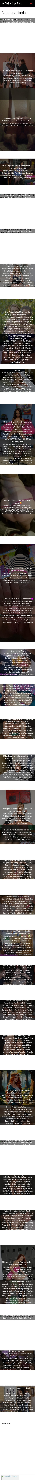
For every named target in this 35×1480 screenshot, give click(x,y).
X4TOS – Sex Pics (11, 3)
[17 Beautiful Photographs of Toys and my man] (17, 511)
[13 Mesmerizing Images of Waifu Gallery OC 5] (17, 1096)
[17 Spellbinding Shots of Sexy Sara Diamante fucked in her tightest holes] (17, 905)
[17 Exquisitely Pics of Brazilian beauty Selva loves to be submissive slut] (17, 1045)
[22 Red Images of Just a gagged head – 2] (17, 768)
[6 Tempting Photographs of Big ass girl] (17, 124)
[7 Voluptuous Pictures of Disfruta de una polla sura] (17, 20)
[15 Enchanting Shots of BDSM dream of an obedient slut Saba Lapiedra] (17, 975)
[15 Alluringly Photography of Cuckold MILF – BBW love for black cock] (17, 172)
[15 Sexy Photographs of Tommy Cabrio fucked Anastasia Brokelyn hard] (17, 1115)
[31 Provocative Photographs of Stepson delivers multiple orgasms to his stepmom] (17, 275)
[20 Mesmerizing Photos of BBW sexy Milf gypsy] (17, 1142)
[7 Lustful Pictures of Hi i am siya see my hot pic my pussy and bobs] (17, 1317)
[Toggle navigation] (31, 3)
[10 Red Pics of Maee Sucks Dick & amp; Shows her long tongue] (17, 349)
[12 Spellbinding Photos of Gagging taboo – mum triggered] (17, 452)
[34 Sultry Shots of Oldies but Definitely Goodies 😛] (17, 505)
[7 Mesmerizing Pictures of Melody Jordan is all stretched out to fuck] (17, 1271)
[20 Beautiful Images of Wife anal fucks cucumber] (17, 380)
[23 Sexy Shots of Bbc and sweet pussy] (17, 834)
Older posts (5, 1423)
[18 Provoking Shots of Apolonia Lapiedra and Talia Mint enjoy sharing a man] (17, 1010)
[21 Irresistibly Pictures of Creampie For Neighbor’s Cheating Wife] (17, 1360)
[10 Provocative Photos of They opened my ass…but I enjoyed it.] (17, 575)
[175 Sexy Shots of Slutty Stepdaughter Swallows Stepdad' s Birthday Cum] (17, 943)
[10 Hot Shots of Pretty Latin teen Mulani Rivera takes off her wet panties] (17, 430)
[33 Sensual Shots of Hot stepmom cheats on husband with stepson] (17, 1292)
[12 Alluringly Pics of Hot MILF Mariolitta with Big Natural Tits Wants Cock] (17, 231)
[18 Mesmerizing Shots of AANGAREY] (17, 695)
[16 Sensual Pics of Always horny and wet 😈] (17, 610)
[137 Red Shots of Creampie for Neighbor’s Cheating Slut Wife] (17, 662)
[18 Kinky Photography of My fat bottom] (17, 119)
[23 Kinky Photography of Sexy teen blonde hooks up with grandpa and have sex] (17, 325)
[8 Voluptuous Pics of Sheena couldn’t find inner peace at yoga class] (17, 816)
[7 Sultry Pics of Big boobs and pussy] (17, 615)
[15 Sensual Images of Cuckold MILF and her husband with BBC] (17, 76)
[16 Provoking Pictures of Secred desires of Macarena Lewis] (17, 869)
